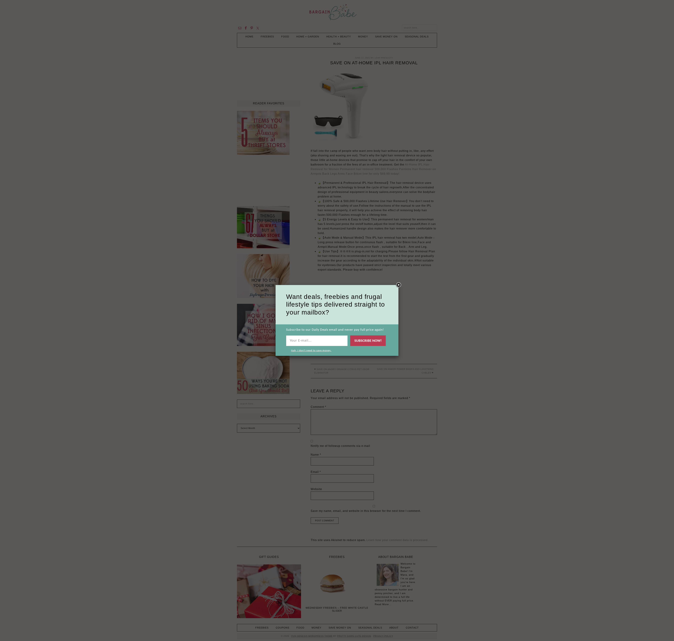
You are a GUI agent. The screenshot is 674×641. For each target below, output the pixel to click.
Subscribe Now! (368, 341)
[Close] (398, 285)
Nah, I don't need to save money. (311, 350)
